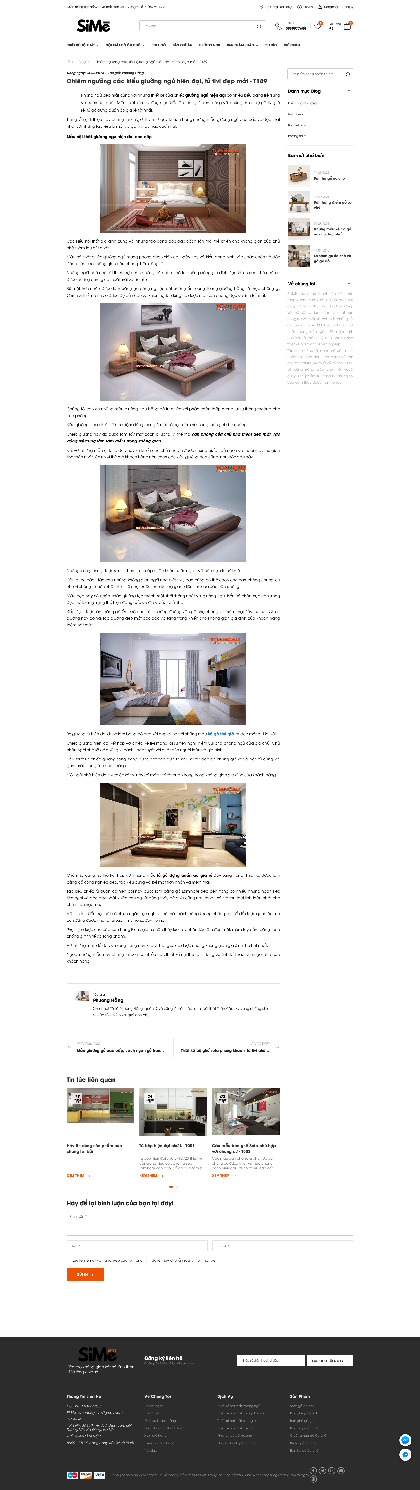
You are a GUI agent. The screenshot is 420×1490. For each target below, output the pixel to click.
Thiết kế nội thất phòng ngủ (238, 1405)
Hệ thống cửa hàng (278, 6)
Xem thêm (75, 1176)
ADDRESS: (74, 1419)
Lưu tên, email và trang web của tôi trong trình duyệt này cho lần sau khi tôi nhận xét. (145, 1260)
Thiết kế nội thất (81, 44)
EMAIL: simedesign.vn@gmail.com (94, 1412)
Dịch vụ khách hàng (160, 1420)
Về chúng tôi (154, 1405)
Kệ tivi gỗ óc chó (303, 1443)
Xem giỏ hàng (155, 1435)
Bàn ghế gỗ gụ (302, 1420)
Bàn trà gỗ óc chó (329, 178)
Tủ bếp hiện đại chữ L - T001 (167, 1145)
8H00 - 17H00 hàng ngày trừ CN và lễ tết (100, 1443)
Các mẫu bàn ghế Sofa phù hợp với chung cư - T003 (244, 1148)
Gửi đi (82, 1274)
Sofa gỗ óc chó (302, 1405)
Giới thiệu (292, 44)
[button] (171, 1186)
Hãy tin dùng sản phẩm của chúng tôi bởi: (94, 1148)
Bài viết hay (297, 125)
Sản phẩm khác (240, 44)
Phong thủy (297, 136)
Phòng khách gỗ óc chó (236, 1443)
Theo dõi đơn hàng (159, 1443)
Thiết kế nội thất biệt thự (235, 1428)
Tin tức (271, 44)
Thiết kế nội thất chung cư (237, 1420)
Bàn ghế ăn (182, 44)
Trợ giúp (150, 1450)
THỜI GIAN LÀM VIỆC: (84, 1436)
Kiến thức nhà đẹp (302, 103)
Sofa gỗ (159, 44)
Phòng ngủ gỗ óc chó (234, 1435)
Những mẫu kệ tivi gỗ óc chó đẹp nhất (332, 231)
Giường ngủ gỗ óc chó (308, 1435)
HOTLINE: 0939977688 (84, 1406)
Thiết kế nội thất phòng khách (240, 1413)
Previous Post (125, 1047)
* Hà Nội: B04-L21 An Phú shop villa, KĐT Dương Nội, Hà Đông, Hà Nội (99, 1427)
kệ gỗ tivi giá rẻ (223, 733)
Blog (82, 61)
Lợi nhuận (152, 1413)
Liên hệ (308, 6)
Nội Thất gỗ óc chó (123, 44)
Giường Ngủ (209, 44)
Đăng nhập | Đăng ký (338, 6)
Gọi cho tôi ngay (327, 1360)
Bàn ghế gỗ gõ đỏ (304, 1413)
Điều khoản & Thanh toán (164, 1428)
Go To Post (230, 1047)
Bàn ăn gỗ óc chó (304, 1428)
